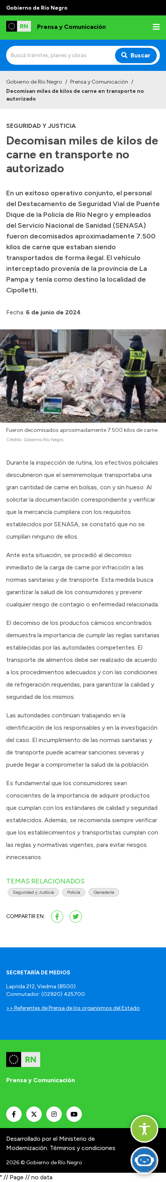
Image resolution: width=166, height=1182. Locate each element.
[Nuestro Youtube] (74, 1114)
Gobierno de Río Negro (34, 82)
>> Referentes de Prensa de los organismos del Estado (73, 1008)
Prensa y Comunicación (99, 82)
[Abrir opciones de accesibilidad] (144, 1129)
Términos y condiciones (82, 1148)
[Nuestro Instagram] (54, 1114)
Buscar (140, 55)
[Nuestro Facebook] (14, 1114)
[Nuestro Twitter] (34, 1114)
